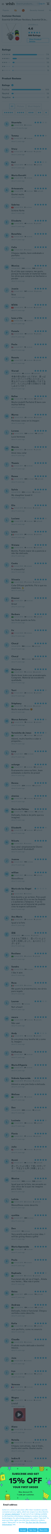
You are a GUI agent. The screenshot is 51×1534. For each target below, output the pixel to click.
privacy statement (12, 1514)
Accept (23, 1530)
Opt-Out (32, 1530)
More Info (43, 1530)
